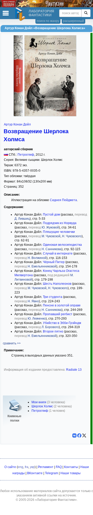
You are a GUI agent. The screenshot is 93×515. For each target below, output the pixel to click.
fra (26, 467)
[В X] (84, 435)
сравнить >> (12, 343)
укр (32, 467)
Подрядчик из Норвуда (59, 223)
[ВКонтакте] (74, 435)
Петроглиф (26, 154)
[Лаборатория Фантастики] (21, 14)
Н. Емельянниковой (42, 266)
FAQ (59, 467)
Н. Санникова (51, 249)
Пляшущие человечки (59, 232)
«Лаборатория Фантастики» (56, 500)
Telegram (51, 473)
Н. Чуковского (72, 236)
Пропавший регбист (57, 314)
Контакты (71, 467)
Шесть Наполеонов (57, 284)
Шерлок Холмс (42, 406)
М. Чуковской (51, 236)
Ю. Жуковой (50, 227)
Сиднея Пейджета (63, 200)
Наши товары (70, 473)
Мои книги (39, 402)
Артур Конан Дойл (17, 124)
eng (20, 467)
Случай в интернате (58, 253)
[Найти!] (85, 13)
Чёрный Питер (54, 262)
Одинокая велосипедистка (62, 245)
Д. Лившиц (22, 218)
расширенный (73, 21)
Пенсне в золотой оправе (62, 305)
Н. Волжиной (37, 258)
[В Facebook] (79, 435)
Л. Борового (50, 327)
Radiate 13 (74, 369)
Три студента (52, 297)
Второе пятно (53, 331)
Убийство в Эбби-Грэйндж (62, 323)
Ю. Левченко (37, 318)
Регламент (45, 467)
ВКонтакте (35, 473)
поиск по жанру (48, 21)
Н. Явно (33, 301)
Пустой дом (51, 214)
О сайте (10, 467)
